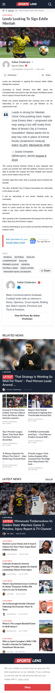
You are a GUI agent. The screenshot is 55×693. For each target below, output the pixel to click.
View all (49, 479)
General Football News (16, 266)
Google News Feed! (15, 242)
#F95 (47, 145)
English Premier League (14, 263)
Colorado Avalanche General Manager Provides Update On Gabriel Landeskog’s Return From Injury (19, 567)
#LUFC (23, 145)
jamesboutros (11, 631)
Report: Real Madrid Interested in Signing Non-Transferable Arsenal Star (40, 412)
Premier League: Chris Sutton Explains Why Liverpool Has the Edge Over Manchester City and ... (39, 459)
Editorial (11, 10)
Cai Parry (10, 652)
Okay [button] (28, 687)
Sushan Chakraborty (14, 389)
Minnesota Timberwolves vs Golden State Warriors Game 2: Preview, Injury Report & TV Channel (27, 525)
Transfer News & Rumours (17, 272)
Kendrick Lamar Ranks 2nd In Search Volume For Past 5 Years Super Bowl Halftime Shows (19, 547)
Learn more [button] (23, 679)
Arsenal (7, 257)
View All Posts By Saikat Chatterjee (27, 317)
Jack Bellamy (11, 614)
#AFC (15, 145)
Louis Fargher (11, 574)
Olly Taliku (10, 533)
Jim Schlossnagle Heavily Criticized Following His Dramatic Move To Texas (18, 607)
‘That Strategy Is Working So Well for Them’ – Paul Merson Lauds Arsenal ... (27, 380)
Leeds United (27, 268)
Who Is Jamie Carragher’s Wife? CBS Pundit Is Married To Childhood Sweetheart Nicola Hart (19, 644)
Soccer (7, 372)
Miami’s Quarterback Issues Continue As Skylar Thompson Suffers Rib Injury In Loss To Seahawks (19, 587)
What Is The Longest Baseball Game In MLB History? (19, 625)
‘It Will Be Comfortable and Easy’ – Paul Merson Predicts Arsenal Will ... (39, 434)
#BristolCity (36, 145)
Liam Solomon (12, 554)
